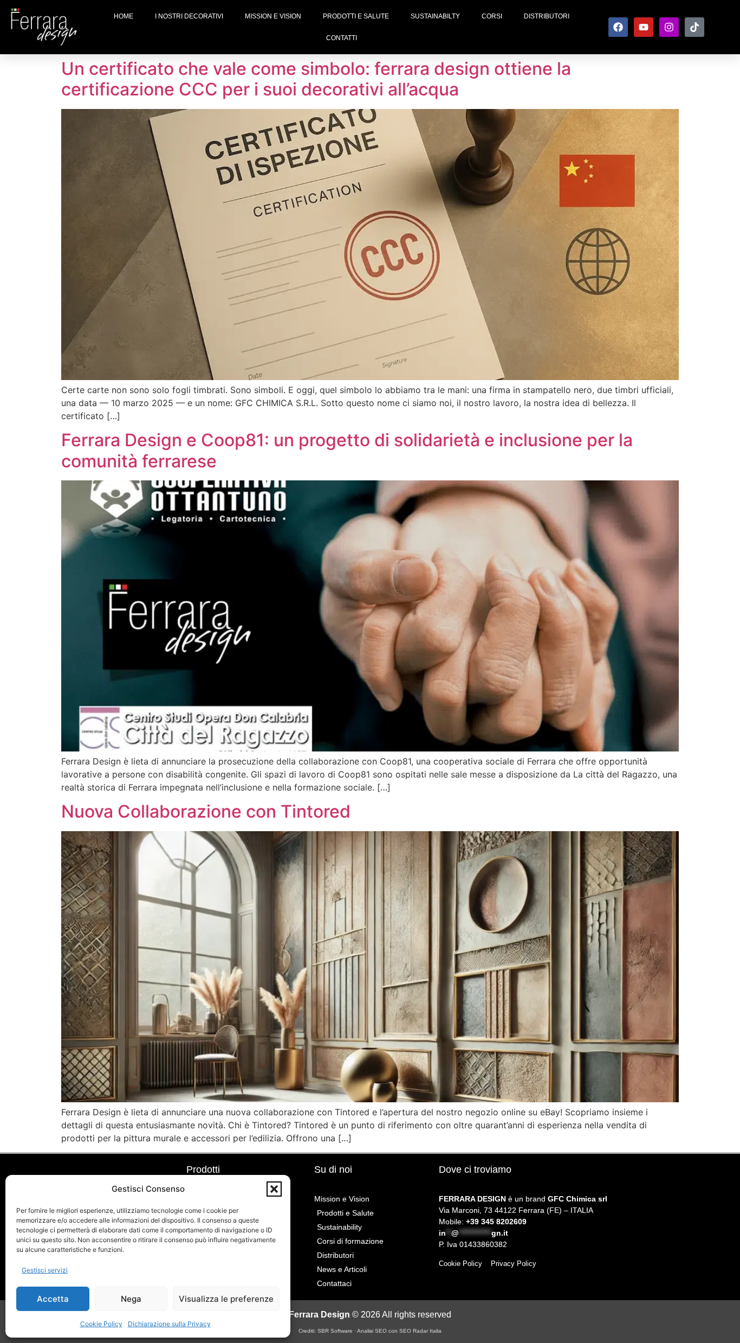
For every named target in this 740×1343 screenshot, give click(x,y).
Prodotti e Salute (356, 16)
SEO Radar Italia (420, 1331)
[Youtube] (643, 27)
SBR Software (335, 1331)
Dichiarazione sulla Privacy (169, 1324)
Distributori (546, 16)
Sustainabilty (435, 16)
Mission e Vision (273, 16)
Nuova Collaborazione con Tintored (205, 811)
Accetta (53, 1299)
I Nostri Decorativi (189, 16)
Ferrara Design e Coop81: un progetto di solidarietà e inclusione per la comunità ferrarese (347, 450)
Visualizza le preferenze (226, 1299)
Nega (131, 1299)
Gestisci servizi (45, 1270)
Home (123, 16)
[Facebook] (618, 27)
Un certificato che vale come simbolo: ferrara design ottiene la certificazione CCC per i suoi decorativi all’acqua (316, 79)
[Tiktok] (694, 27)
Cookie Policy (101, 1324)
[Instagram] (669, 27)
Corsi (492, 16)
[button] (274, 1189)
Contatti (341, 38)
